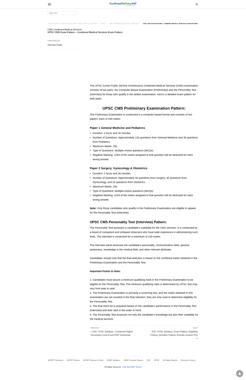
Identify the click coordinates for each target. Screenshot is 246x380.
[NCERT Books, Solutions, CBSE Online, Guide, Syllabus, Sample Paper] (122, 4)
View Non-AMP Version (132, 367)
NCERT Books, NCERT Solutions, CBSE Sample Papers (72, 23)
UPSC (103, 23)
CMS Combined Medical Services (124, 23)
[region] (144, 61)
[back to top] (239, 373)
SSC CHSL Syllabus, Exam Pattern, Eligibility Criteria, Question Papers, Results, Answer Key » (174, 335)
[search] (196, 4)
